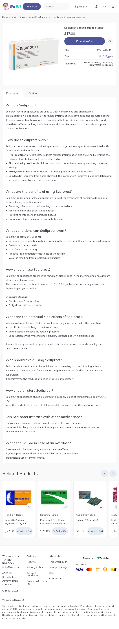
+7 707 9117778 (8, 561)
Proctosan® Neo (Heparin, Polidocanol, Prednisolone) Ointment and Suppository (53, 522)
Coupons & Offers (37, 581)
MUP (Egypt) (106, 56)
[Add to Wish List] (109, 41)
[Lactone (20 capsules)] (89, 497)
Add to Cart (86, 41)
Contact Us (55, 578)
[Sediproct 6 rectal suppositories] (34, 54)
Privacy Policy (35, 567)
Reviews (34, 93)
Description (12, 93)
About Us (54, 556)
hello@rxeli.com (11, 567)
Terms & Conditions (33, 574)
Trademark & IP (58, 562)
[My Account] (96, 6)
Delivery (31, 556)
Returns (31, 562)
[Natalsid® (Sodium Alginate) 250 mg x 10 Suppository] (18, 497)
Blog (51, 573)
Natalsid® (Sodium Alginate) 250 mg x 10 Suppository (16, 522)
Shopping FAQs (58, 567)
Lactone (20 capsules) (87, 520)
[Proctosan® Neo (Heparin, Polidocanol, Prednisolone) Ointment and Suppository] (54, 497)
